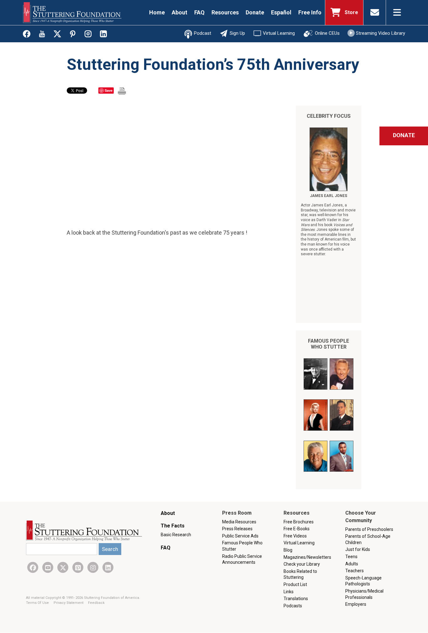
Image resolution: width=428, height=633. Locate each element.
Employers (355, 604)
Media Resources (239, 521)
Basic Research (176, 534)
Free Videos (295, 535)
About (179, 12)
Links (289, 591)
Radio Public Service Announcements (242, 559)
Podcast (202, 33)
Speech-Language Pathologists (363, 581)
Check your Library (302, 564)
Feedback (96, 603)
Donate (255, 12)
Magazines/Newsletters (307, 557)
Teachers (354, 570)
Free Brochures (299, 521)
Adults (351, 563)
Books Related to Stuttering (300, 574)
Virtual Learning (279, 33)
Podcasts (293, 605)
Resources (225, 12)
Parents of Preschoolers (369, 529)
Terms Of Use (38, 603)
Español (281, 12)
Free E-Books (297, 528)
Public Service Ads (240, 535)
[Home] (72, 12)
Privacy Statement (69, 603)
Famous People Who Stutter (328, 344)
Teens (351, 556)
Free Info (309, 12)
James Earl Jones (328, 196)
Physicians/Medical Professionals (364, 594)
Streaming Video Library (380, 33)
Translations (296, 598)
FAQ (199, 12)
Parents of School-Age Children (367, 539)
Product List (295, 584)
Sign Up (237, 33)
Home (157, 12)
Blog (288, 550)
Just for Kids (357, 549)
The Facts (173, 526)
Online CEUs (327, 33)
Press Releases (237, 528)
